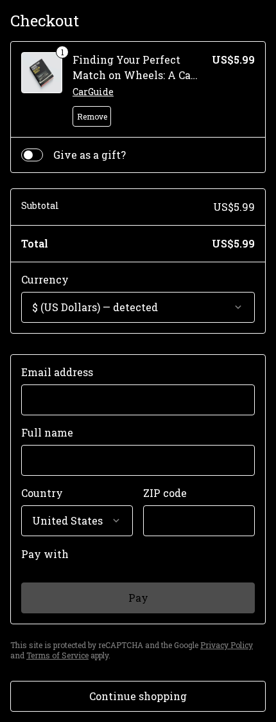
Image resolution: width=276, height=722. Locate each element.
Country (42, 493)
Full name (47, 432)
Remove (92, 116)
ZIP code (165, 493)
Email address (57, 372)
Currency (45, 279)
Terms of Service (57, 655)
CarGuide (93, 92)
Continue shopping (138, 696)
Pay (138, 597)
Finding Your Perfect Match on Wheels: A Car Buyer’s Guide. (134, 75)
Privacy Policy (226, 645)
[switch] (32, 155)
